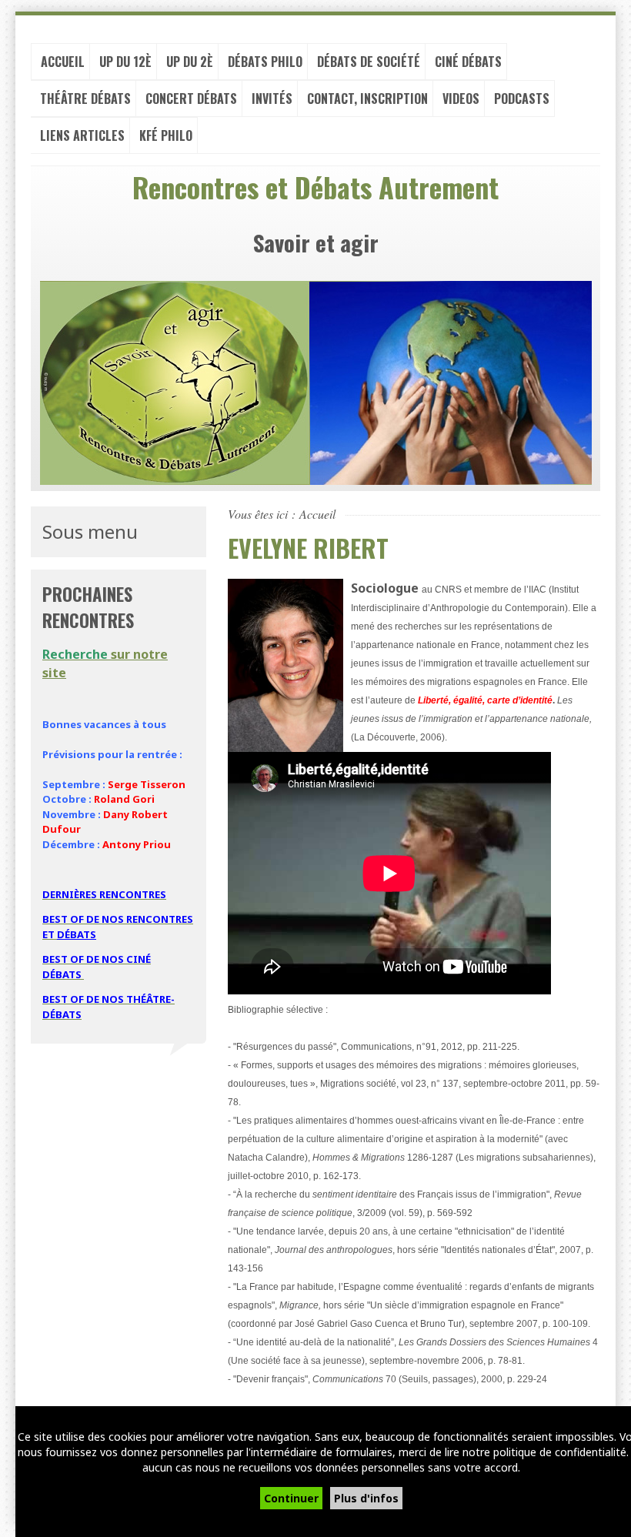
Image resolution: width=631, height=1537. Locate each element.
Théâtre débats (85, 98)
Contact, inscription (367, 98)
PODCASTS (521, 98)
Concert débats (191, 98)
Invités (272, 98)
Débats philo (265, 61)
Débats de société (368, 61)
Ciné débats (468, 61)
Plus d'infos (366, 1498)
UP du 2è (189, 61)
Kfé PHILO (165, 135)
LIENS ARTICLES (82, 135)
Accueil (63, 61)
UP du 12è (125, 61)
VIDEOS (460, 98)
